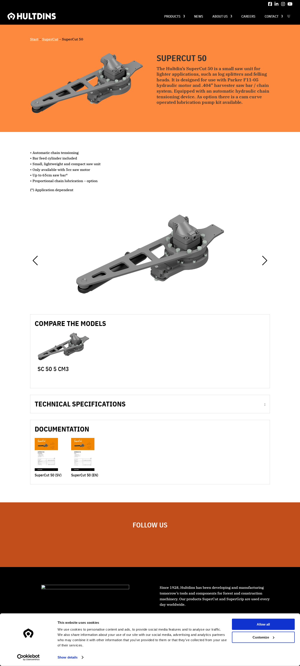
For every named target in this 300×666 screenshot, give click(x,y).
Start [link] (34, 39)
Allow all (263, 624)
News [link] (198, 16)
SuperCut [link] (50, 39)
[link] (270, 4)
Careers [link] (248, 16)
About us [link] (220, 16)
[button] (35, 260)
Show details (68, 657)
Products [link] (172, 16)
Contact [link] (271, 16)
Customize (261, 637)
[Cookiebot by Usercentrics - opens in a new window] (28, 657)
